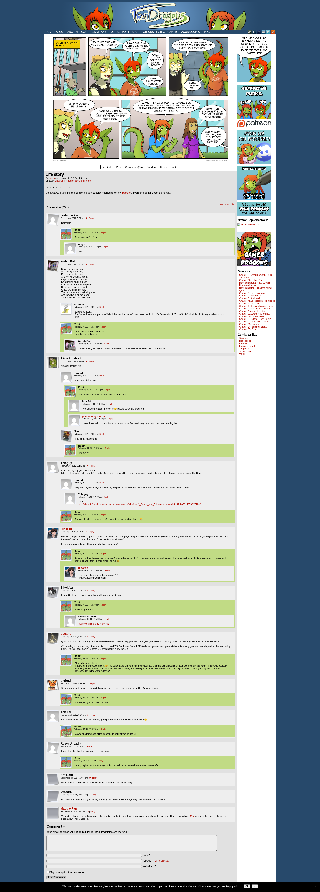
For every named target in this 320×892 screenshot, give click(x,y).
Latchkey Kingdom (248, 346)
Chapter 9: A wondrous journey (254, 314)
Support (123, 31)
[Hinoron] (53, 538)
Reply (91, 218)
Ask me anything (102, 31)
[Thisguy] (53, 467)
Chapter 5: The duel (249, 303)
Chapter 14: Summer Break (253, 327)
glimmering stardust (94, 416)
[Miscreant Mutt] (70, 621)
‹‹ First (107, 167)
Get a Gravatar (162, 861)
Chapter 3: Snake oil (249, 298)
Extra (160, 31)
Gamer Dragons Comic (183, 31)
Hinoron (66, 528)
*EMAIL (156, 860)
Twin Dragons (160, 16)
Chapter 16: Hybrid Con (251, 280)
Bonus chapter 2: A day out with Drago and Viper (255, 284)
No (254, 886)
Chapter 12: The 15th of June (254, 321)
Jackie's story (246, 351)
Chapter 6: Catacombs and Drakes (256, 306)
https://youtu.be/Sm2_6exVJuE (94, 624)
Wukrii (242, 354)
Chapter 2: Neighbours (250, 295)
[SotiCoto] (53, 779)
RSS (273, 32)
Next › (163, 167)
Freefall (243, 343)
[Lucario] (53, 643)
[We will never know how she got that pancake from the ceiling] (140, 162)
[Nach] (66, 436)
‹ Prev (117, 167)
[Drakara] (53, 796)
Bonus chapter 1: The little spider (255, 288)
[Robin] (66, 234)
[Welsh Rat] (53, 266)
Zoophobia (244, 348)
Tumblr (254, 32)
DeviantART (249, 32)
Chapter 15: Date (247, 329)
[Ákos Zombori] (53, 363)
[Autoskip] (66, 309)
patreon (126, 192)
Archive (73, 31)
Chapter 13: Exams (249, 324)
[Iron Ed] (66, 377)
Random (151, 167)
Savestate (244, 338)
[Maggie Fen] (53, 817)
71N (192, 816)
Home (49, 31)
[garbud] (53, 685)
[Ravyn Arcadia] (53, 748)
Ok (247, 886)
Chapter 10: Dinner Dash (251, 316)
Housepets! (245, 341)
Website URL (150, 866)
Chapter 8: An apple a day (252, 311)
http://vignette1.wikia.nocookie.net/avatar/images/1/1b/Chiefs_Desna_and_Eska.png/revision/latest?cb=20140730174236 (140, 504)
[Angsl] (70, 248)
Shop (135, 31)
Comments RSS (227, 204)
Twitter (268, 32)
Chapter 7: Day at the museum (254, 308)
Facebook (259, 32)
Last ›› (175, 167)
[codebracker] (53, 220)
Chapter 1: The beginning (252, 293)
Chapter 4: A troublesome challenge (73, 181)
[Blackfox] (53, 592)
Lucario (66, 633)
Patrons (148, 31)
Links (206, 31)
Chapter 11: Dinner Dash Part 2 (255, 319)
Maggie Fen (69, 808)
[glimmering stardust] (74, 425)
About (60, 31)
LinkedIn (263, 32)
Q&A (241, 290)
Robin (52, 178)
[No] (315, 887)
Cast (84, 31)
